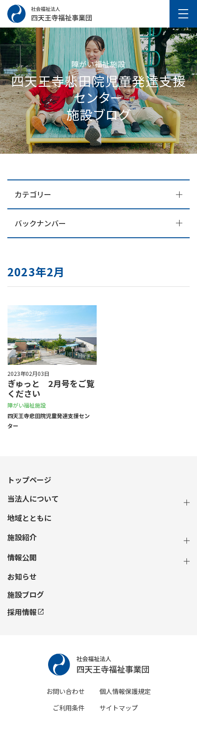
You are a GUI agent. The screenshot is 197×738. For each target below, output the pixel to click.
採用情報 (22, 612)
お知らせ (22, 576)
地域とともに (29, 518)
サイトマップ (118, 707)
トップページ (29, 480)
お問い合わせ (65, 691)
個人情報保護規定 (125, 691)
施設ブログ (25, 594)
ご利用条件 (69, 707)
